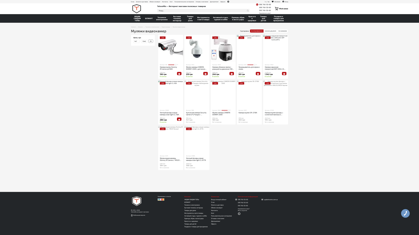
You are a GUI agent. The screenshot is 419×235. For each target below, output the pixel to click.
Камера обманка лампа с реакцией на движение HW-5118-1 (222, 69)
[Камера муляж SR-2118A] (249, 94)
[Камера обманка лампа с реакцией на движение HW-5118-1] (223, 48)
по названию (282, 31)
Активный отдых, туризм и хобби (220, 18)
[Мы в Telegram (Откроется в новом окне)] (228, 2)
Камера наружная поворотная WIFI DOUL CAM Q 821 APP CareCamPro (275, 69)
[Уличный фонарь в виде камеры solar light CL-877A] (196, 139)
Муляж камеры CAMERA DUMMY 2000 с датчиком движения (195, 69)
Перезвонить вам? (265, 13)
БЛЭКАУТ (149, 18)
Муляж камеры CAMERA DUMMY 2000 (221, 114)
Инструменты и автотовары (203, 18)
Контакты (165, 1)
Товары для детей (263, 18)
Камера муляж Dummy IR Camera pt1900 (168, 68)
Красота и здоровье (252, 18)
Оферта (222, 1)
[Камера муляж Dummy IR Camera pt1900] (170, 48)
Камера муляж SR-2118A (248, 113)
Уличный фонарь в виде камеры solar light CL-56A (169, 114)
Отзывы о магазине (202, 1)
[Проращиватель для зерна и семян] (249, 48)
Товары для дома (190, 18)
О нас (132, 1)
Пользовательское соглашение (184, 1)
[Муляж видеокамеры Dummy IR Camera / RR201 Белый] (170, 139)
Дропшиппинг (214, 1)
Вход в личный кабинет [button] (219, 199)
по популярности (256, 31)
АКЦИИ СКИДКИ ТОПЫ (137, 18)
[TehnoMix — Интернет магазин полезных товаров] (137, 201)
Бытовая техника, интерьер (177, 18)
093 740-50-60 (265, 10)
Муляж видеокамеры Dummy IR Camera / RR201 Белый (170, 160)
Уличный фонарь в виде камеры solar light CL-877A (196, 159)
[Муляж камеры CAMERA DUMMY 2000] (223, 94)
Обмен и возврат (155, 1)
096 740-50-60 (265, 4)
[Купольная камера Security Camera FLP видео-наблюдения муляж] (196, 94)
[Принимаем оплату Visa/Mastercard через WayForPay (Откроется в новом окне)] (161, 199)
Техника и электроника (161, 18)
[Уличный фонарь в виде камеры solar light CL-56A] (170, 94)
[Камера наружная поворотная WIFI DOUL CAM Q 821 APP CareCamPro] (275, 48)
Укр (266, 1)
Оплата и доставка (142, 1)
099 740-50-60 (265, 7)
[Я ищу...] (248, 10)
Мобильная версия (139, 215)
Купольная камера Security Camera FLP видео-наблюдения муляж (196, 115)
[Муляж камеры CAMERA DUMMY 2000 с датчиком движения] (196, 48)
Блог (171, 1)
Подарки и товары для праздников (278, 18)
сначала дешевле (270, 31)
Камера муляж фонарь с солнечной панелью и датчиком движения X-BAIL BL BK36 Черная (275, 115)
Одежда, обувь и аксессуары (238, 18)
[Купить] (179, 73)
